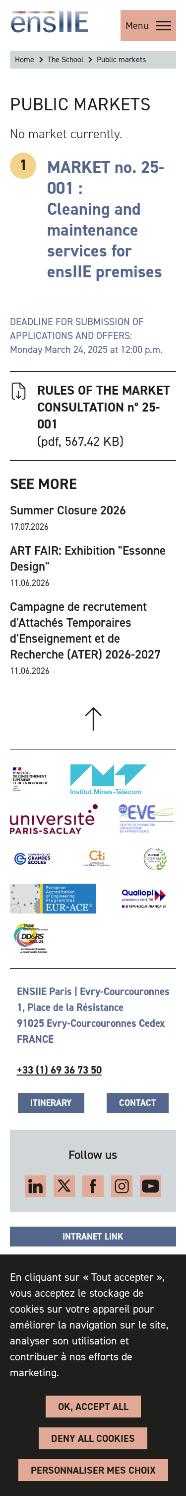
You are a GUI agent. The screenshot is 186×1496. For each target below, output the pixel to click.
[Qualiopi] (144, 899)
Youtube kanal (150, 1186)
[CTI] (97, 859)
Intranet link (93, 1237)
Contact (137, 1103)
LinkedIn (35, 1186)
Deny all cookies (93, 1438)
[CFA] (146, 819)
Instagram (121, 1186)
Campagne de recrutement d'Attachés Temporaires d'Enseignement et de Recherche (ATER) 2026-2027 (85, 631)
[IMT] (108, 779)
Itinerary (51, 1103)
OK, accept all (93, 1406)
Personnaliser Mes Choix (93, 1470)
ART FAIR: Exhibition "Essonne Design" (88, 559)
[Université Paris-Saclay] (54, 819)
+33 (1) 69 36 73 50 (59, 1070)
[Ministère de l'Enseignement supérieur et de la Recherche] (30, 779)
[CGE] (32, 859)
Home (24, 59)
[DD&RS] (29, 938)
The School (65, 59)
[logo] (49, 22)
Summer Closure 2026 (68, 510)
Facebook (93, 1186)
